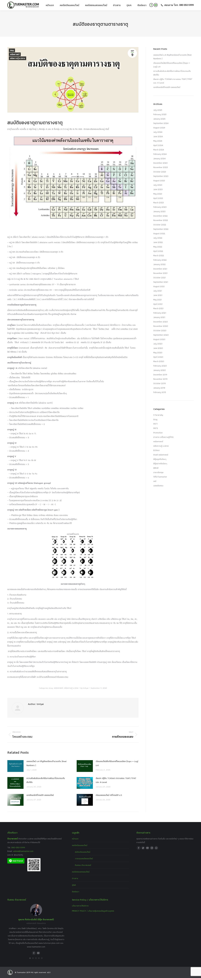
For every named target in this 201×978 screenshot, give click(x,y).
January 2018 (159, 387)
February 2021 (159, 312)
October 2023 (159, 171)
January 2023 (159, 211)
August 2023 (159, 180)
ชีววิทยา (156, 450)
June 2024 (158, 136)
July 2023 (157, 185)
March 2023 (158, 202)
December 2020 (160, 321)
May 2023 (157, 193)
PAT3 (155, 428)
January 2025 (159, 118)
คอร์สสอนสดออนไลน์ (80, 871)
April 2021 (158, 304)
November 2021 (160, 273)
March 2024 (158, 149)
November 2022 (160, 220)
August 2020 (159, 339)
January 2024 (159, 158)
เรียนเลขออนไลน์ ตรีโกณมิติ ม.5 (109, 795)
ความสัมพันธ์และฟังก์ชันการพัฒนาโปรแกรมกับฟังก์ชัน (45, 780)
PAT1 (155, 423)
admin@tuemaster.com (23, 851)
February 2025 (159, 114)
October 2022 (159, 224)
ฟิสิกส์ (155, 468)
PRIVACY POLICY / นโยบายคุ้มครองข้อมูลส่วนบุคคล (93, 910)
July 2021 (157, 290)
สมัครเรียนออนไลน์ (82, 851)
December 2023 (160, 162)
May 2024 (157, 140)
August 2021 (159, 286)
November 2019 (160, 379)
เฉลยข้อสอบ (158, 485)
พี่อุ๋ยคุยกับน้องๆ (159, 459)
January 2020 (159, 370)
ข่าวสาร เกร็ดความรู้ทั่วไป (163, 437)
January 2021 (159, 317)
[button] (30, 958)
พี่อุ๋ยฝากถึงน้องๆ (160, 463)
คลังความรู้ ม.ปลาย (17, 58)
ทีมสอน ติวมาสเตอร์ (83, 865)
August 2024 (159, 127)
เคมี (154, 481)
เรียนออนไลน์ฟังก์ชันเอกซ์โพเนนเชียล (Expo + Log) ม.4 (117, 763)
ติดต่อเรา (75, 891)
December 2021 (160, 268)
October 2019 (159, 383)
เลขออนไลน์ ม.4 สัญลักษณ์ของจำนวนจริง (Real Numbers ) (46, 763)
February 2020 (160, 365)
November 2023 (160, 167)
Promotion (158, 432)
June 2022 (158, 242)
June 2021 (157, 295)
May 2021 (157, 299)
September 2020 (161, 334)
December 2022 (160, 215)
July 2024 (157, 132)
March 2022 (158, 255)
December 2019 (160, 374)
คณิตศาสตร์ (14, 54)
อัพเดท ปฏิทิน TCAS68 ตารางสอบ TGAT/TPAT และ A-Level (116, 780)
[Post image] (15, 766)
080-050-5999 (18, 847)
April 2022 (158, 251)
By (84, 688)
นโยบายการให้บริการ (80, 905)
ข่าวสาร (75, 878)
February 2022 (160, 260)
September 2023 (160, 176)
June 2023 (158, 189)
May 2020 (157, 352)
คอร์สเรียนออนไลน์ (79, 845)
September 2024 (160, 123)
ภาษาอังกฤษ (158, 472)
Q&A (74, 885)
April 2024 (158, 145)
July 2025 (157, 110)
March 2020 (158, 361)
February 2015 (159, 392)
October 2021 (159, 277)
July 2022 (157, 237)
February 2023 (159, 207)
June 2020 (158, 348)
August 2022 (159, 233)
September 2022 (160, 229)
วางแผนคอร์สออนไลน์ (84, 858)
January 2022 (159, 264)
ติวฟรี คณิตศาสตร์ (160, 454)
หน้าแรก (75, 838)
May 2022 (157, 246)
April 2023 (158, 198)
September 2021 (160, 282)
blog (12, 50)
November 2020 (160, 326)
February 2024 (160, 154)
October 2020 (159, 330)
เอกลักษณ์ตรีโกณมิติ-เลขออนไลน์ (40, 795)
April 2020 (158, 357)
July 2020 (157, 343)
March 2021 (158, 308)
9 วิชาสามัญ (158, 415)
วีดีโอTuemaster (160, 476)
